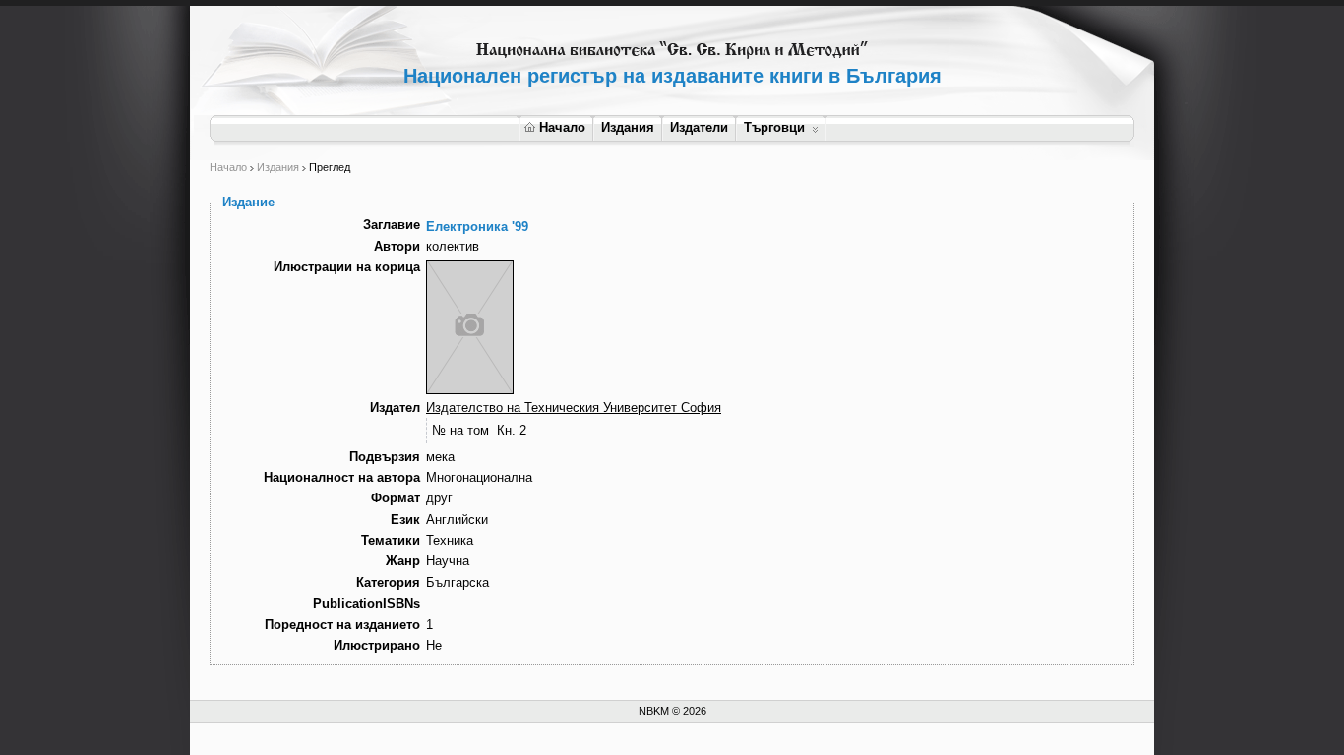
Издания (627, 127)
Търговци (774, 127)
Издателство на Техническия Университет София (573, 407)
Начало (562, 127)
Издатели (699, 127)
